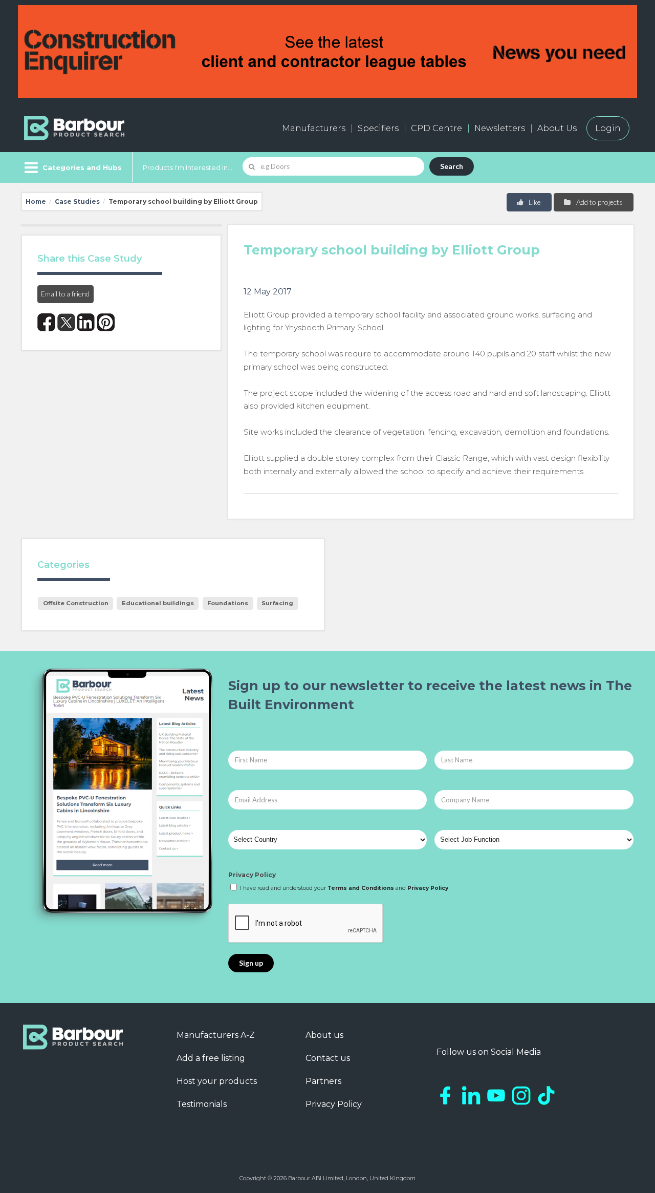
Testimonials (202, 1104)
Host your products (217, 1081)
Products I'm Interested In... (187, 167)
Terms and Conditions (361, 888)
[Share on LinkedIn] (86, 322)
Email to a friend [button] (65, 293)
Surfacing (277, 603)
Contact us (327, 1058)
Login (608, 128)
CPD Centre (436, 128)
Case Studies (77, 201)
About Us (557, 128)
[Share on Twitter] (66, 322)
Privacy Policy (252, 875)
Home (36, 201)
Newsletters (499, 128)
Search (451, 166)
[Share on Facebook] (46, 322)
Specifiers (378, 128)
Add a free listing (211, 1058)
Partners (323, 1081)
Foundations (227, 603)
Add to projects (599, 202)
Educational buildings (158, 603)
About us (324, 1035)
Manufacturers (313, 128)
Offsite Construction (75, 603)
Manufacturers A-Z (216, 1035)
